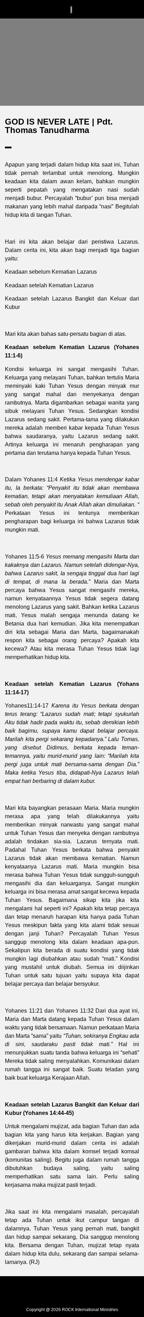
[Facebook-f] (51, 1289)
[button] (40, 9)
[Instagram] (72, 1289)
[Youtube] (93, 1289)
